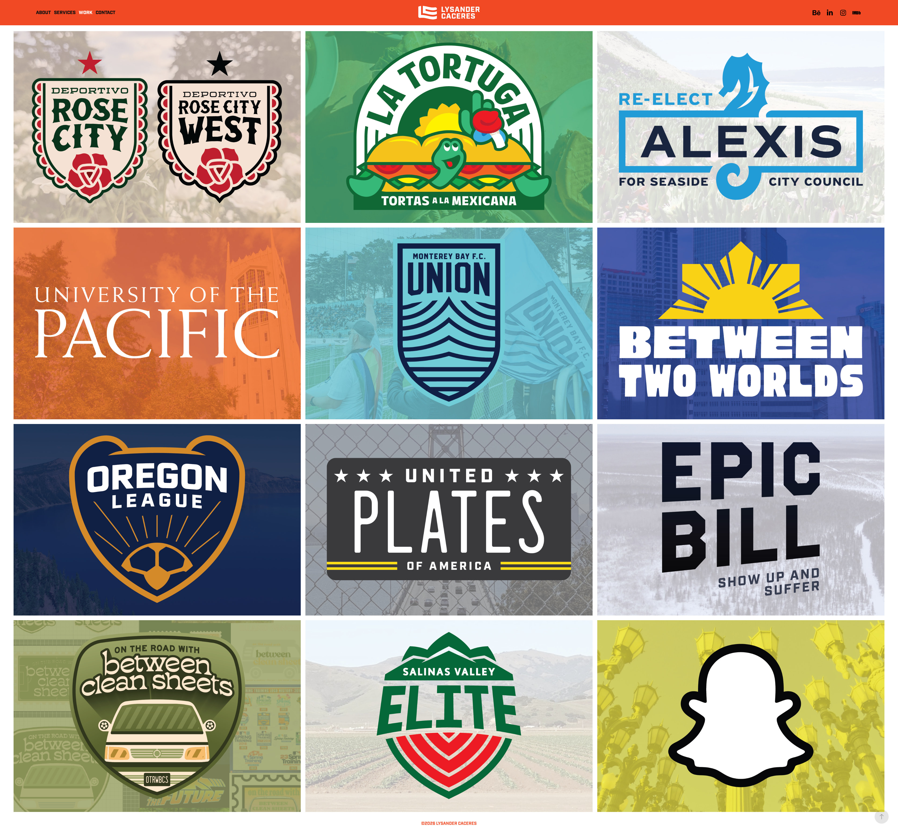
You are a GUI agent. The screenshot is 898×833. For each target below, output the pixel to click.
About (43, 13)
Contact (105, 13)
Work (85, 13)
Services (65, 13)
